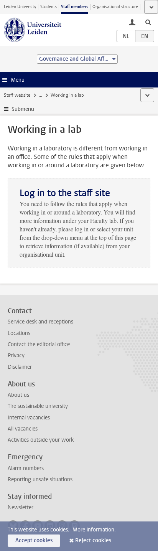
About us (18, 395)
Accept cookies (34, 540)
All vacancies (23, 428)
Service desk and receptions (40, 321)
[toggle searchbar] (148, 22)
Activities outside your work (41, 440)
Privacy (16, 355)
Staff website (17, 95)
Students (48, 7)
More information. (94, 529)
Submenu (23, 109)
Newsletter (20, 507)
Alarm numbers (26, 468)
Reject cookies (93, 540)
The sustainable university (38, 406)
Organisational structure (115, 7)
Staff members (74, 7)
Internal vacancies (29, 417)
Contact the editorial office (39, 344)
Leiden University (20, 7)
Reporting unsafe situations (40, 479)
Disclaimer (20, 367)
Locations (19, 333)
